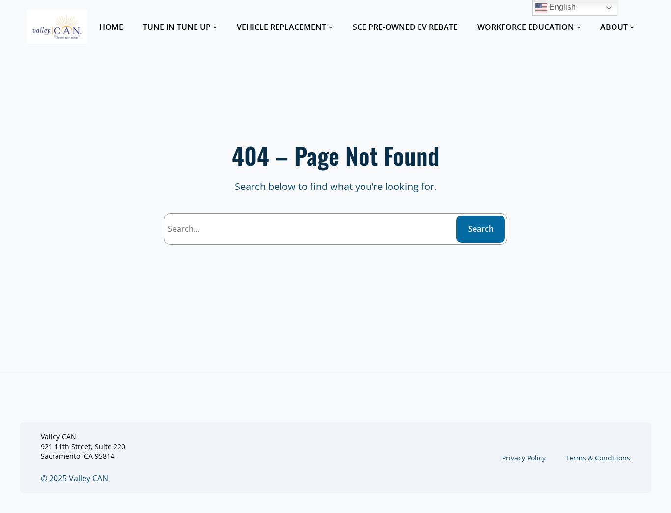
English (561, 7)
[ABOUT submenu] (632, 27)
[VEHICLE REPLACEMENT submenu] (330, 27)
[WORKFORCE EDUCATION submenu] (578, 27)
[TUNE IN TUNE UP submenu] (215, 27)
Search (481, 228)
